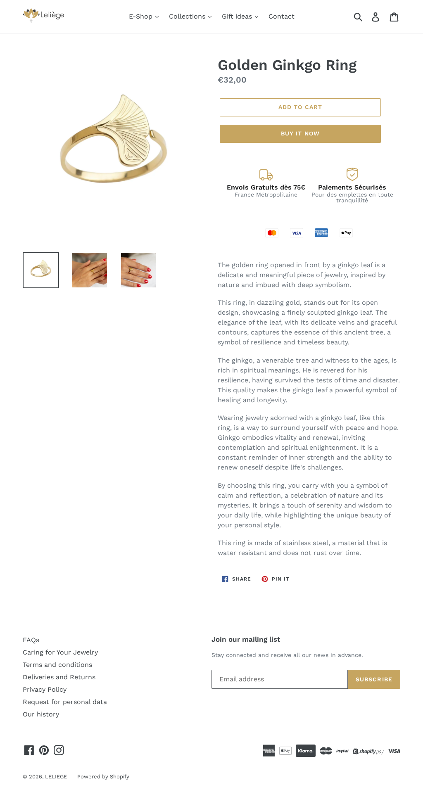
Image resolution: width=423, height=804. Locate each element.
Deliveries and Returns (59, 677)
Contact (282, 16)
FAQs (31, 640)
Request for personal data (65, 702)
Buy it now (300, 133)
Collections (188, 16)
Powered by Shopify (103, 776)
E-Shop (141, 16)
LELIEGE (56, 776)
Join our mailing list (246, 639)
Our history (41, 714)
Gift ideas (238, 16)
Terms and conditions (57, 665)
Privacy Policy (45, 689)
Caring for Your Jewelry (60, 652)
